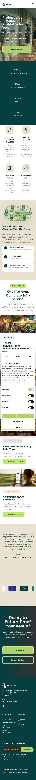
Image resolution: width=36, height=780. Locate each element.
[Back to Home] (7, 4)
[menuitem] (7, 719)
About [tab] (29, 356)
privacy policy (19, 756)
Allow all (18, 416)
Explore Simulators (13, 461)
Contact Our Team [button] (18, 660)
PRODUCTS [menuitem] (6, 715)
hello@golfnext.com (9, 701)
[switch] (31, 395)
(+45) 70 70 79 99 (8, 699)
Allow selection (18, 421)
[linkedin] (3, 706)
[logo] (9, 685)
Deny (18, 427)
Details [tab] (18, 356)
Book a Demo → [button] (16, 49)
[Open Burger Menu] (33, 4)
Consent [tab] (6, 356)
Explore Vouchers (12, 514)
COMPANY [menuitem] (22, 715)
